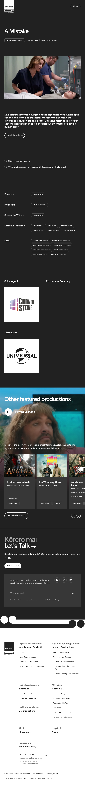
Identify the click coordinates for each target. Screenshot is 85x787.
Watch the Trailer (13, 135)
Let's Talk (20, 546)
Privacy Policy (54, 600)
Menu (75, 6)
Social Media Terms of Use (15, 778)
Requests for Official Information (41, 778)
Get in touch (12, 566)
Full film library (15, 516)
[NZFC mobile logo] (9, 6)
